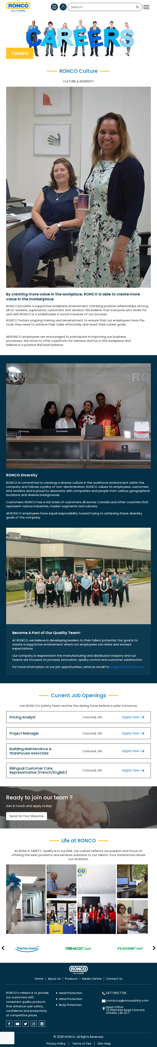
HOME (128, 53)
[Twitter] (25, 1024)
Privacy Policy (56, 1043)
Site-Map (104, 1043)
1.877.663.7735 (116, 993)
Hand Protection (70, 999)
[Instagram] (34, 1024)
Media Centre (92, 978)
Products (71, 978)
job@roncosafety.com (127, 667)
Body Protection (70, 1004)
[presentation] (2, 948)
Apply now (131, 717)
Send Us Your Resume (26, 816)
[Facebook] (9, 1024)
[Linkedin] (42, 1024)
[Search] (137, 7)
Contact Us (114, 978)
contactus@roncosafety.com (127, 1000)
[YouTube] (17, 1024)
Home (39, 978)
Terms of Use (81, 1043)
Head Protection (70, 993)
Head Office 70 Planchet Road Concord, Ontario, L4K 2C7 (125, 1010)
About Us (54, 978)
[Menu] (146, 7)
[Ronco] (78, 970)
